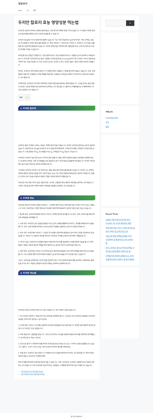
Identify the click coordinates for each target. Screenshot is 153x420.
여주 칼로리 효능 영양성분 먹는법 (32, 371)
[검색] (130, 23)
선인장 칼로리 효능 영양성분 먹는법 (32, 374)
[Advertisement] (56, 128)
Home (20, 10)
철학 (34, 10)
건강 (27, 10)
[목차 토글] (26, 97)
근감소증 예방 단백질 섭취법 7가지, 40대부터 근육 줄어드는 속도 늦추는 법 (119, 239)
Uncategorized (112, 117)
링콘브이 (22, 3)
